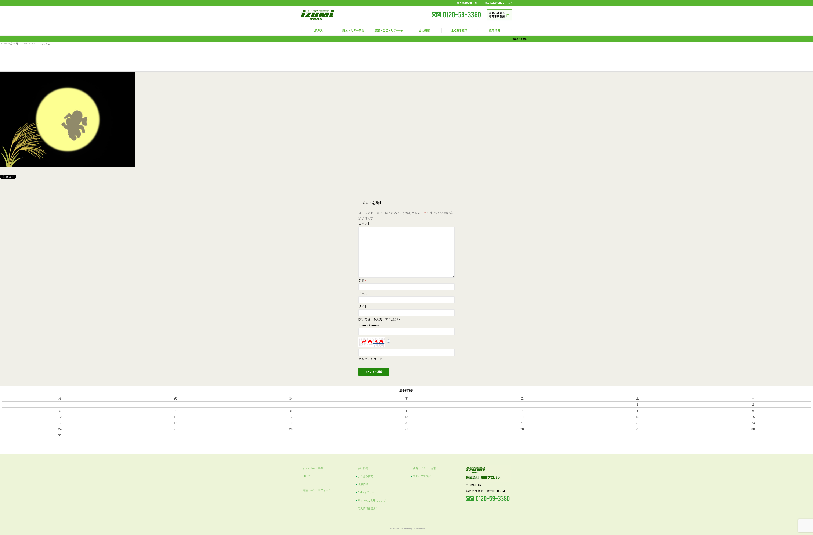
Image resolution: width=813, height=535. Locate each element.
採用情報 (363, 484)
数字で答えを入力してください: (379, 319)
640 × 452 (29, 43)
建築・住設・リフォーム (317, 490)
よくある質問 (365, 476)
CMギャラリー (366, 492)
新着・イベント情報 (424, 468)
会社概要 (363, 468)
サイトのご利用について (372, 500)
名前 (362, 280)
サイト (362, 306)
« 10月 (6, 440)
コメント (364, 223)
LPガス (307, 476)
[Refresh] (388, 340)
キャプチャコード (370, 359)
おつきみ (45, 43)
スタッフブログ (422, 476)
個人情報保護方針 (368, 508)
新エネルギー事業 (313, 468)
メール (363, 293)
